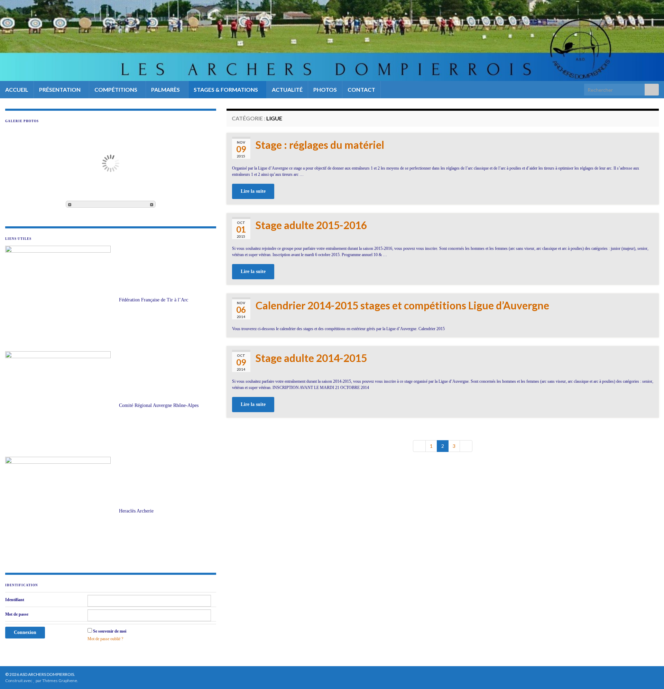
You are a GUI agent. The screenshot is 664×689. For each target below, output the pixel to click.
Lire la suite (253, 191)
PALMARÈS (166, 89)
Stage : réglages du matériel (320, 144)
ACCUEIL (16, 89)
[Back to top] (648, 673)
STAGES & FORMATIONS (226, 89)
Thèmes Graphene (59, 680)
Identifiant (14, 599)
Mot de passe (16, 614)
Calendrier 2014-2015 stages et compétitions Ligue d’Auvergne (402, 305)
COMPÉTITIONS (116, 89)
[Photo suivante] (151, 204)
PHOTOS (325, 89)
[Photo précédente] (69, 204)
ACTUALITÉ (287, 89)
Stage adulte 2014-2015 (311, 358)
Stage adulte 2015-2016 (311, 225)
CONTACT (361, 89)
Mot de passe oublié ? (105, 638)
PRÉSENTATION (60, 89)
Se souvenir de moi (109, 631)
